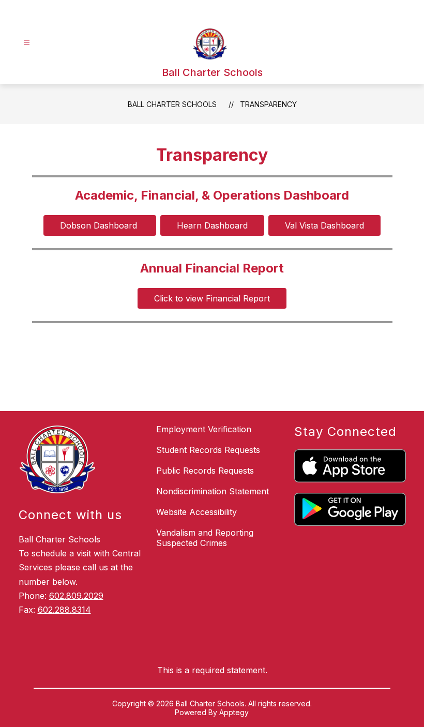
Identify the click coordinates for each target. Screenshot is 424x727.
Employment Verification (203, 429)
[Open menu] (27, 43)
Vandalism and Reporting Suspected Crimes (204, 537)
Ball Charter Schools (172, 104)
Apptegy (234, 712)
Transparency (268, 104)
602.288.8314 (64, 609)
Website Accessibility (196, 512)
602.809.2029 (76, 595)
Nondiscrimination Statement (212, 491)
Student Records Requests (208, 450)
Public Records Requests (205, 470)
